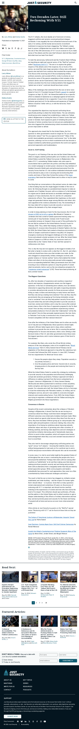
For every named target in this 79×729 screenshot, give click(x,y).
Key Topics (27, 680)
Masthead (8, 683)
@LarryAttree (15, 76)
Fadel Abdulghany (27, 642)
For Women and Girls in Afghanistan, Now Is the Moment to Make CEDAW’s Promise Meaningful (68, 588)
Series (25, 683)
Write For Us (9, 686)
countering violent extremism (39, 269)
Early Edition (8, 660)
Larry (6, 73)
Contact (7, 690)
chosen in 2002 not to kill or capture (40, 214)
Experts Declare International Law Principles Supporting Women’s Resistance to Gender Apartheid (10, 588)
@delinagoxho (17, 101)
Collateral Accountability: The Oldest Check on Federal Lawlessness (10, 632)
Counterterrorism (19, 58)
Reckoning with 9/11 (40, 64)
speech (63, 92)
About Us (8, 680)
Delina (7, 98)
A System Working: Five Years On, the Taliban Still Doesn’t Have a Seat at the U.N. (49, 587)
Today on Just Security (12, 662)
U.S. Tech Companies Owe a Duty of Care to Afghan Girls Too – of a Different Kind (29, 587)
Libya (19, 61)
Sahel (3, 63)
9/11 (3, 58)
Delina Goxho (20, 37)
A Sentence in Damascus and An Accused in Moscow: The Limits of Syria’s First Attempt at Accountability (29, 633)
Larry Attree (8, 37)
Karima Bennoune (11, 597)
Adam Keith (54, 641)
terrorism (9, 63)
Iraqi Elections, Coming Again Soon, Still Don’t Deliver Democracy (51, 524)
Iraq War (14, 61)
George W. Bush (7, 61)
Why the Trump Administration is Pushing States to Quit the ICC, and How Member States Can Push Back (49, 633)
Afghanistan (9, 58)
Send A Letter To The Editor (14, 120)
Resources (27, 686)
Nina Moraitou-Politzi (50, 643)
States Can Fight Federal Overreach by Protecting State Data (68, 631)
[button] (75, 2)
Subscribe (67, 661)
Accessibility (25, 724)
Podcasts (27, 690)
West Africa (16, 63)
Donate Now (13, 716)
